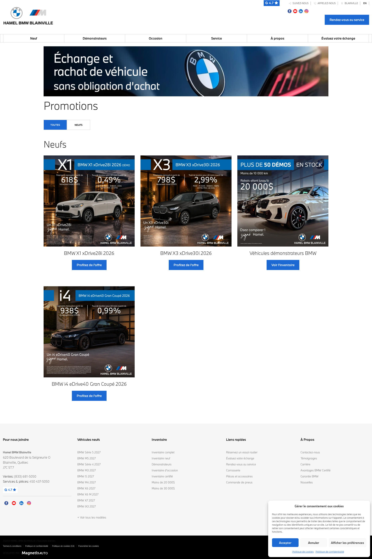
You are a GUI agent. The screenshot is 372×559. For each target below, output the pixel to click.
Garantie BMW (310, 476)
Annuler (313, 543)
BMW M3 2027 (86, 470)
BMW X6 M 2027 (87, 494)
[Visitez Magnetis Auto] (36, 552)
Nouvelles (307, 482)
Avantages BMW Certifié (316, 470)
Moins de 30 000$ (163, 488)
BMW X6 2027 (86, 488)
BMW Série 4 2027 (89, 464)
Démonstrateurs (95, 38)
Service (216, 38)
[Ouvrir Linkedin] (300, 11)
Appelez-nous (326, 3)
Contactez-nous (310, 452)
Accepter (285, 543)
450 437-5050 (39, 481)
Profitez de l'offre (89, 265)
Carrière (305, 464)
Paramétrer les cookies (88, 546)
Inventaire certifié (162, 476)
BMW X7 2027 (86, 500)
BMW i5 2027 (85, 476)
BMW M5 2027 (86, 458)
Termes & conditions (12, 546)
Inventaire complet (163, 452)
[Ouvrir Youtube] (295, 11)
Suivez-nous (300, 3)
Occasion (155, 38)
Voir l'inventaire (282, 265)
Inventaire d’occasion (165, 470)
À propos (277, 38)
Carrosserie (233, 470)
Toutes (55, 124)
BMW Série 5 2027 (89, 452)
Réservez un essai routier (241, 452)
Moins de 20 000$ (163, 482)
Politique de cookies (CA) (63, 546)
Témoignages (309, 458)
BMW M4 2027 (86, 482)
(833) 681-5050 (25, 476)
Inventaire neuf (161, 458)
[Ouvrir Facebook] (289, 11)
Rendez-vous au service (347, 20)
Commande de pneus (239, 482)
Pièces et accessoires (239, 476)
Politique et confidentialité (36, 546)
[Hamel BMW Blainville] (28, 15)
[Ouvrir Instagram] (306, 11)
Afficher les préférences (347, 543)
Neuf (33, 38)
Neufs (79, 124)
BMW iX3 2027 (86, 506)
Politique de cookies (303, 551)
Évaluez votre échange (338, 38)
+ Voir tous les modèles (91, 517)
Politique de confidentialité (330, 551)
